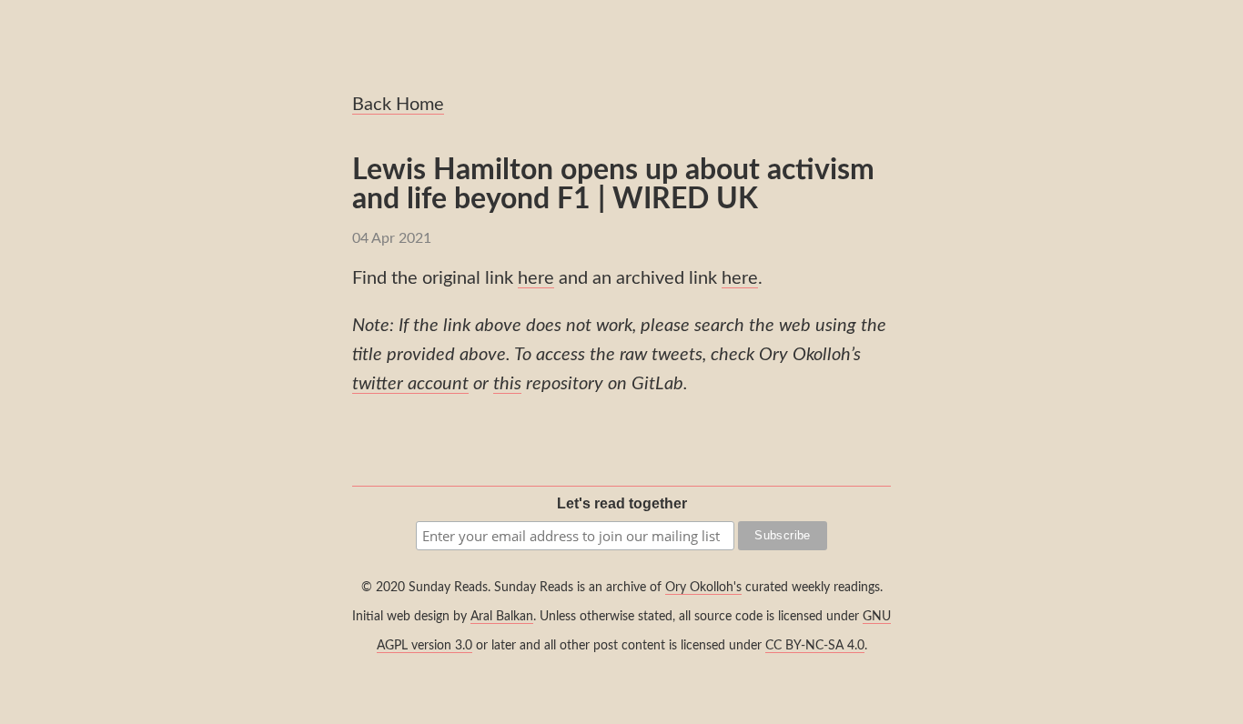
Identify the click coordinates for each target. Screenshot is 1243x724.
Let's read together (622, 503)
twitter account (410, 384)
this (507, 384)
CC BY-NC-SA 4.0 (814, 645)
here (536, 278)
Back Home (398, 105)
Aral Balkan (501, 616)
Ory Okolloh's (703, 587)
